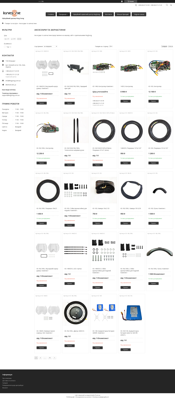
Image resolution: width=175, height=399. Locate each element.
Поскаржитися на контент (83, 397)
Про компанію (7, 378)
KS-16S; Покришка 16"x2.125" (158, 148)
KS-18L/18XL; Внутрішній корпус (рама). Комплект (47, 270)
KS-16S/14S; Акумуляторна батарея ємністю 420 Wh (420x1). (130, 333)
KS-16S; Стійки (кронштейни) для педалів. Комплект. (76, 209)
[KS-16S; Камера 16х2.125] (104, 190)
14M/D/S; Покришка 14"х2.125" (131, 148)
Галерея (5, 383)
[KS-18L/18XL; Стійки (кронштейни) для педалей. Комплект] (131, 250)
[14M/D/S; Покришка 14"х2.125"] (131, 130)
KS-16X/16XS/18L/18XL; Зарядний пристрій (76, 87)
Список (170, 46)
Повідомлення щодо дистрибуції (12, 385)
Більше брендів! (123, 14)
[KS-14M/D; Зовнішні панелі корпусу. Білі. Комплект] (48, 312)
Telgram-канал (139, 14)
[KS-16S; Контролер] (159, 68)
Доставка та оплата (8, 381)
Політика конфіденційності (101, 397)
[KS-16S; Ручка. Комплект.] (159, 190)
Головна (51, 14)
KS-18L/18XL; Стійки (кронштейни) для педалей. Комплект (130, 271)
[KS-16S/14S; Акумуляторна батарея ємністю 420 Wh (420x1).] (131, 312)
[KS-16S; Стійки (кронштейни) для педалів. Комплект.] (75, 190)
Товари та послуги (11, 23)
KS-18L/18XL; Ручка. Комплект (158, 269)
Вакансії (5, 388)
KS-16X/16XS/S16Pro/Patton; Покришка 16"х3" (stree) (102, 149)
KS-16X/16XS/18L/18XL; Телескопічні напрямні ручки (74, 149)
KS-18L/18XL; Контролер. (45, 148)
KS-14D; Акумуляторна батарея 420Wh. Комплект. (103, 332)
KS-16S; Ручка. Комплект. (157, 208)
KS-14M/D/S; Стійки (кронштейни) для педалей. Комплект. (102, 271)
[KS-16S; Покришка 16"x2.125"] (159, 130)
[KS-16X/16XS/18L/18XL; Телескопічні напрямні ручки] (75, 130)
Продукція (62, 14)
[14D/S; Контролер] (131, 68)
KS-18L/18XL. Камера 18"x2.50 (131, 208)
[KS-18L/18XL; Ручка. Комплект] (159, 250)
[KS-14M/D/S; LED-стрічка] (75, 250)
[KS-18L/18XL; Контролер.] (48, 130)
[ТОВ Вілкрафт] (12, 13)
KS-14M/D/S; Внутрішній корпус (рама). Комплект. (47, 87)
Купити (41, 103)
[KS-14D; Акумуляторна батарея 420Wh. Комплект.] (104, 312)
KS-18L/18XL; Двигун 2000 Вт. (75, 331)
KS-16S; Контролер (154, 86)
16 (49, 358)
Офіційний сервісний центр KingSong (86, 14)
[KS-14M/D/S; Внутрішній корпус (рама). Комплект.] (48, 68)
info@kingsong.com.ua (13, 81)
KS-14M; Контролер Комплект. (103, 86)
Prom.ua (97, 395)
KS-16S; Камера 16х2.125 (101, 208)
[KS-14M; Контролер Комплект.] (104, 68)
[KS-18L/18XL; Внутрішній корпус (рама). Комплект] (48, 250)
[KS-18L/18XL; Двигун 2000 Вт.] (75, 312)
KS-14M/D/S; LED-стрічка (73, 269)
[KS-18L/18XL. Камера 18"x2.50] (131, 190)
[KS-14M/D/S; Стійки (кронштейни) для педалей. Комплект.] (104, 250)
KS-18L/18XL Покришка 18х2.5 (47, 208)
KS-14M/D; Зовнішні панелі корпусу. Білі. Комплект (46, 332)
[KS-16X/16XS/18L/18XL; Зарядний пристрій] (75, 68)
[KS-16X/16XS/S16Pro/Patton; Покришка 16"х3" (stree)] (104, 130)
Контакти (108, 14)
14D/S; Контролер (127, 86)
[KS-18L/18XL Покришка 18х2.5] (48, 190)
